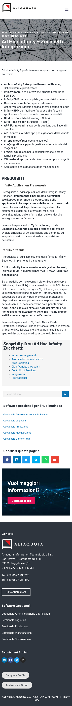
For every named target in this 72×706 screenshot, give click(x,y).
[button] (66, 9)
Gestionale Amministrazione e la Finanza (25, 414)
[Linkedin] (4, 660)
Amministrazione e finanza (27, 359)
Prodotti (14, 32)
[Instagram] (23, 660)
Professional (19, 377)
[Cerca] (65, 394)
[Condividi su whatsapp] (45, 459)
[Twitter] (16, 660)
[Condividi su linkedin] (17, 459)
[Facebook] (10, 660)
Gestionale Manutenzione (17, 432)
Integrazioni (18, 374)
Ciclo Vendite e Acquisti (26, 366)
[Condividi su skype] (36, 459)
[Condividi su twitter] (26, 459)
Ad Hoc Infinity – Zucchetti (35, 32)
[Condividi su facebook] (7, 459)
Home (5, 32)
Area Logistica (20, 363)
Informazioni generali (24, 355)
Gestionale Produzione (15, 426)
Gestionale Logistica (14, 420)
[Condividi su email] (55, 459)
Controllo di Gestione (24, 370)
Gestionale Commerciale (16, 438)
